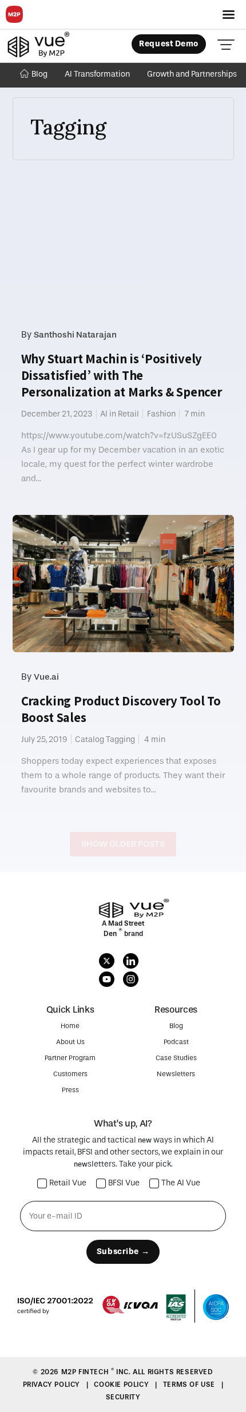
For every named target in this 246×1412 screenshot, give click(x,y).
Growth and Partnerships (192, 74)
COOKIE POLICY (122, 1385)
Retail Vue (67, 1183)
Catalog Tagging (105, 739)
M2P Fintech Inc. (97, 1372)
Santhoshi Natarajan (75, 335)
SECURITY (123, 1397)
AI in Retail (119, 414)
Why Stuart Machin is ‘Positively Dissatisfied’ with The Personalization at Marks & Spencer (121, 375)
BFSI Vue (124, 1183)
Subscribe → (123, 1251)
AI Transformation (97, 74)
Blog (39, 74)
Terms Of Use (190, 1385)
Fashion (161, 414)
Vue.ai (46, 677)
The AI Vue (180, 1183)
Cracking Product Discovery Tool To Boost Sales (121, 709)
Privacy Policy (52, 1385)
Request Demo (169, 44)
